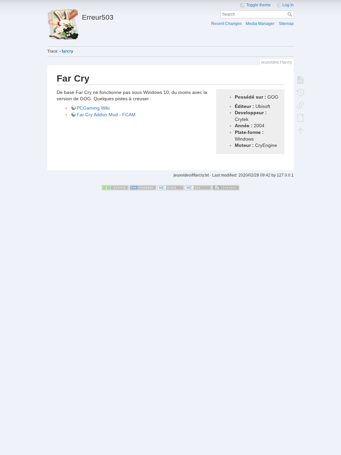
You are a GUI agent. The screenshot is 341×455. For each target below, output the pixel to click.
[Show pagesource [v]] (300, 79)
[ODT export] (300, 117)
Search (290, 14)
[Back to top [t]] (300, 130)
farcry (67, 51)
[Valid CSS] (198, 187)
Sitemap (286, 23)
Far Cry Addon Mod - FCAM (106, 114)
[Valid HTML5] (170, 187)
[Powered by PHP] (143, 187)
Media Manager (260, 23)
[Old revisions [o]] (300, 92)
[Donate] (115, 187)
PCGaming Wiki (93, 108)
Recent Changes (226, 23)
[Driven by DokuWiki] (225, 187)
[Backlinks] (300, 105)
